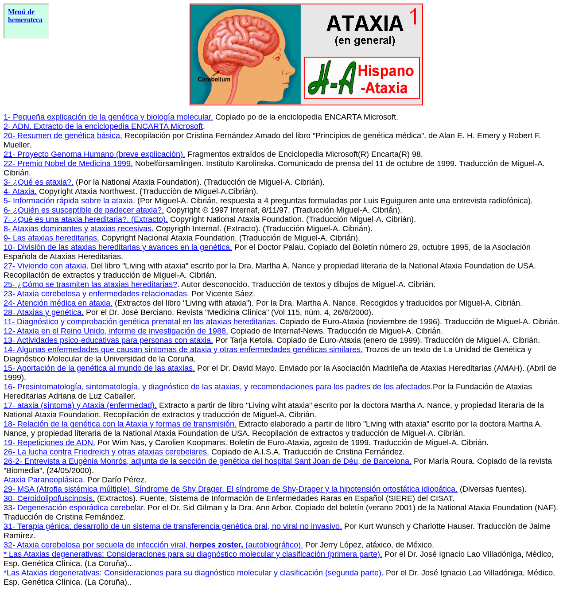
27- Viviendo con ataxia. (46, 265)
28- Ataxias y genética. (44, 312)
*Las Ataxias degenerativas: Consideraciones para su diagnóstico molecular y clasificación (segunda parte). (194, 572)
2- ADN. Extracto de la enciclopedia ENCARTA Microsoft (103, 126)
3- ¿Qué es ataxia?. (39, 182)
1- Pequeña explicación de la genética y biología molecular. (108, 117)
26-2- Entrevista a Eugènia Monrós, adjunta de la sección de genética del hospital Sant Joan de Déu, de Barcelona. (208, 461)
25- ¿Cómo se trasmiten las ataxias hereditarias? (90, 284)
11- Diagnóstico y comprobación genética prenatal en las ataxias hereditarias (139, 321)
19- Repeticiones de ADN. (49, 442)
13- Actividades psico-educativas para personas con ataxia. (108, 340)
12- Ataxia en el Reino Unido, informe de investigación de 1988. (116, 330)
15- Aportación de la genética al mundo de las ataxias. (99, 368)
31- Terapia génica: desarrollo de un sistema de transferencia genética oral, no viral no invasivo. (173, 526)
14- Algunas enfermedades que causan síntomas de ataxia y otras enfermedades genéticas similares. (183, 349)
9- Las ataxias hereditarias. (51, 237)
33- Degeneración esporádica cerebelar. (74, 507)
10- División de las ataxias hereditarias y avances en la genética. (118, 247)
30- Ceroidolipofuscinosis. (49, 498)
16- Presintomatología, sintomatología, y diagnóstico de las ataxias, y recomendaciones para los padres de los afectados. (218, 386)
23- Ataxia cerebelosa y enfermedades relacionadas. (96, 293)
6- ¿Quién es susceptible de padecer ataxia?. (84, 210)
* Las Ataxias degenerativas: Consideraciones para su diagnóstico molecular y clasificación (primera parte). (193, 554)
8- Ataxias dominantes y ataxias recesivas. (79, 228)
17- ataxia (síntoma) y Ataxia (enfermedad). (80, 405)
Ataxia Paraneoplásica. (44, 479)
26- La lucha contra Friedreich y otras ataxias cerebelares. (106, 451)
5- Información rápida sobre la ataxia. (69, 200)
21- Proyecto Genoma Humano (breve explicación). (94, 154)
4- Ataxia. (20, 191)
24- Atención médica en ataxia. (58, 303)
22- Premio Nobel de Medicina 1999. (68, 163)
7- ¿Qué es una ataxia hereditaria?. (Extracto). (86, 219)
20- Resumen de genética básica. (63, 135)
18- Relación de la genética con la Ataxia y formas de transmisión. (120, 423)
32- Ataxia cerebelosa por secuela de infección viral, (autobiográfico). (153, 544)
